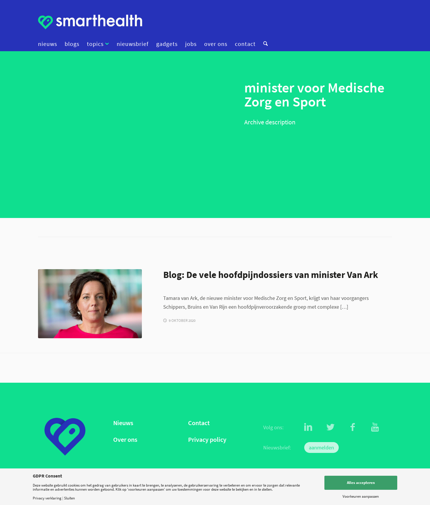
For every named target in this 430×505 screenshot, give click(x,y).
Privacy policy (207, 440)
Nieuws (123, 423)
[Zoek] (263, 44)
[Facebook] (352, 427)
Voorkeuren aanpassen (361, 496)
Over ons (125, 440)
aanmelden (321, 447)
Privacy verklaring (47, 498)
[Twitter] (330, 427)
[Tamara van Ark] (90, 303)
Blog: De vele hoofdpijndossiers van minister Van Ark (270, 275)
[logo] (90, 22)
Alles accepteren (361, 482)
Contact (199, 423)
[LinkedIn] (308, 427)
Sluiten (69, 498)
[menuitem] (49, 44)
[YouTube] (375, 427)
